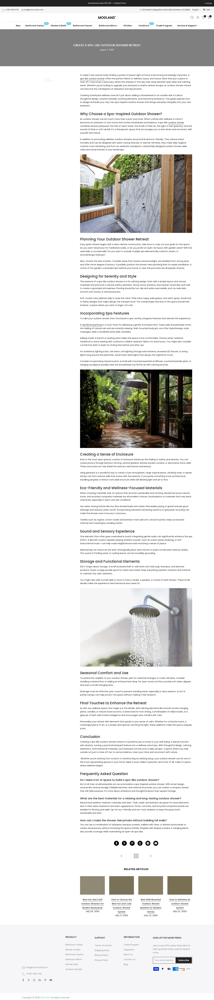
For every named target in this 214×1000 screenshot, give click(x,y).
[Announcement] (107, 3)
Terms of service (103, 945)
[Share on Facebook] (116, 843)
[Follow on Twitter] (28, 980)
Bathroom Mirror (108, 25)
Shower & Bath (60, 25)
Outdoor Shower (74, 969)
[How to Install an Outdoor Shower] (150, 856)
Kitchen (128, 25)
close (6, 3)
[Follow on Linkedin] (39, 980)
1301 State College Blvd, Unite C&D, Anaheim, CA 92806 (166, 9)
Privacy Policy (101, 960)
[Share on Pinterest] (132, 843)
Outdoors (146, 25)
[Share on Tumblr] (140, 843)
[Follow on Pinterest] (45, 980)
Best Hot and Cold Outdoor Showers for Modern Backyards (92, 903)
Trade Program (164, 25)
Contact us (129, 959)
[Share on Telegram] (147, 843)
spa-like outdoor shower (92, 78)
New (18, 25)
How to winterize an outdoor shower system (179, 903)
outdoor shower (176, 122)
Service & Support (187, 25)
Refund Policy (101, 955)
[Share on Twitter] (124, 843)
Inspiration (129, 949)
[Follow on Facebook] (23, 980)
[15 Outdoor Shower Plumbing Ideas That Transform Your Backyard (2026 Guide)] (121, 856)
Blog (126, 964)
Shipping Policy (102, 950)
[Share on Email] (155, 843)
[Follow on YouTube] (50, 980)
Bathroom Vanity (36, 25)
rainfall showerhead (92, 324)
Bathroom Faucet (82, 25)
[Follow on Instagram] (34, 980)
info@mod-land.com (34, 9)
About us (128, 954)
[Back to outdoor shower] (136, 856)
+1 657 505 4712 (12, 9)
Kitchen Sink (72, 964)
